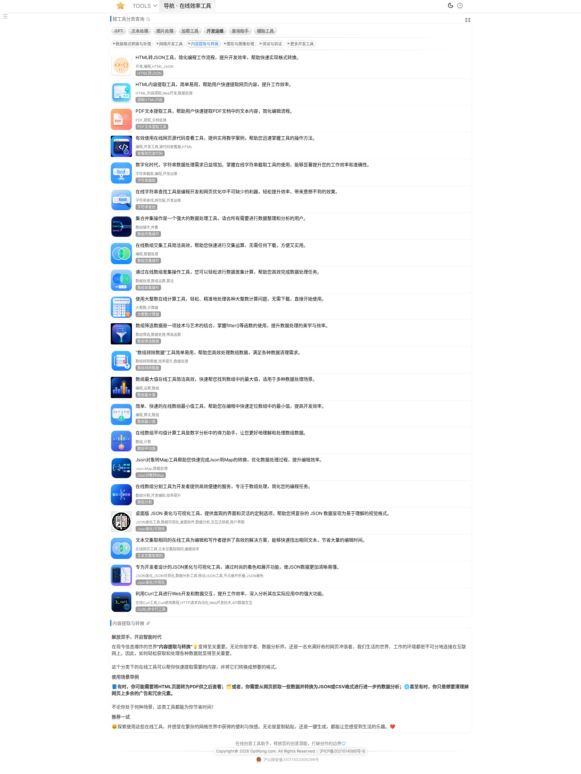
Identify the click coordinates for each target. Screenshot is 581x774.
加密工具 (190, 30)
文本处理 (139, 30)
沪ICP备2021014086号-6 (342, 751)
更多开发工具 (302, 43)
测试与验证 (272, 43)
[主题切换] (451, 5)
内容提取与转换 (204, 43)
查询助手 (240, 30)
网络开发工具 (171, 43)
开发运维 (215, 30)
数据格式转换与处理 (133, 43)
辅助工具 (265, 30)
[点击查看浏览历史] (460, 5)
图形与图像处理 (240, 43)
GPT (118, 30)
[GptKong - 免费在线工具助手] (122, 7)
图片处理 (164, 30)
